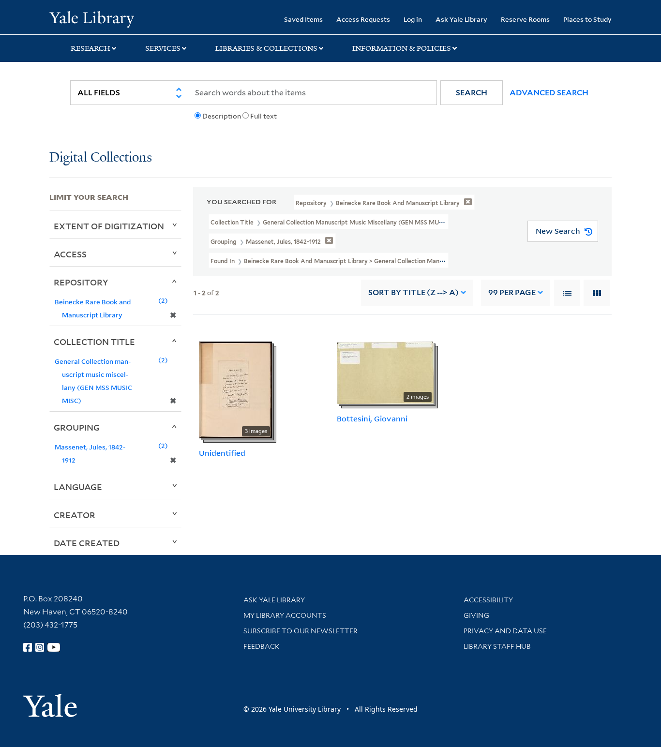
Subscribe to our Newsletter (300, 631)
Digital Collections (100, 157)
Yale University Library (91, 18)
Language (78, 487)
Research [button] (90, 48)
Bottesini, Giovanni (372, 418)
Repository (81, 282)
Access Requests (363, 19)
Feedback (261, 646)
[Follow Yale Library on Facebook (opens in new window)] (27, 647)
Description (221, 116)
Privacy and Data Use (505, 631)
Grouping (77, 427)
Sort (413, 292)
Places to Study (587, 19)
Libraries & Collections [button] (266, 48)
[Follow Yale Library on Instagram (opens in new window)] (39, 647)
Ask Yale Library (461, 19)
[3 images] (235, 389)
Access (70, 254)
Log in (413, 19)
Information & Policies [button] (401, 48)
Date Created (87, 543)
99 (512, 292)
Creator (74, 515)
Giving (476, 615)
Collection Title (94, 341)
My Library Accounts (284, 615)
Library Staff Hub (497, 646)
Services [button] (162, 48)
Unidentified (222, 453)
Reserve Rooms (525, 19)
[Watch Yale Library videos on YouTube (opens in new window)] (53, 647)
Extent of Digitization (109, 226)
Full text (263, 116)
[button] (471, 92)
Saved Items (303, 19)
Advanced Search (549, 92)
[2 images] (385, 371)
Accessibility (488, 600)
